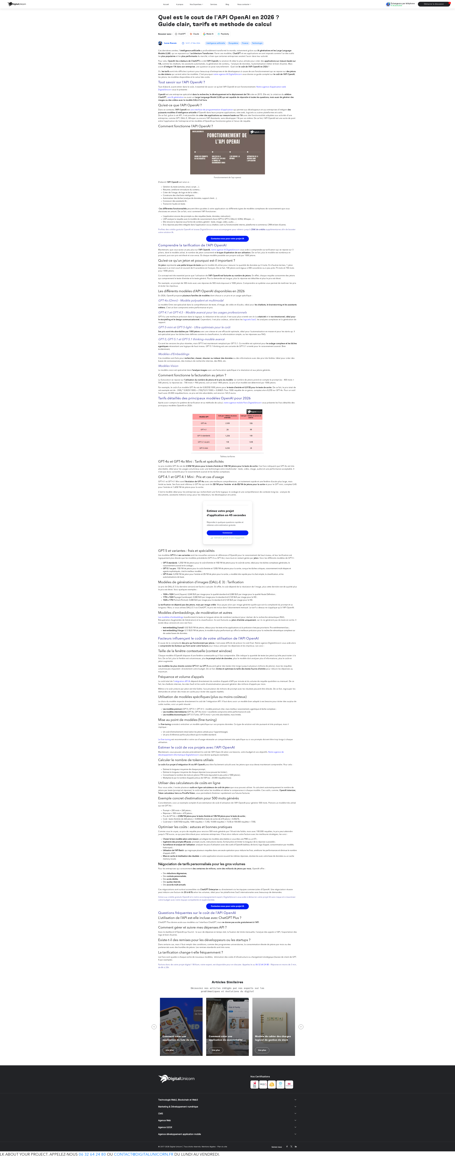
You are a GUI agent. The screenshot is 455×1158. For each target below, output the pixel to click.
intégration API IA (182, 681)
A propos (179, 4)
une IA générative (175, 97)
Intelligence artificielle (216, 43)
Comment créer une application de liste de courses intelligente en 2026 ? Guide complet (181, 1038)
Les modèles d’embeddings (171, 617)
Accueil (166, 4)
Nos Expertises (195, 4)
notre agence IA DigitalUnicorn (227, 74)
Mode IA (210, 34)
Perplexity (225, 34)
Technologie (257, 43)
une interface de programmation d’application (211, 110)
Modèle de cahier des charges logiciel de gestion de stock (273, 1038)
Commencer (227, 533)
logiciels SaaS (249, 320)
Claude (196, 34)
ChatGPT (182, 34)
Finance (245, 43)
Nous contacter (243, 4)
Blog (227, 4)
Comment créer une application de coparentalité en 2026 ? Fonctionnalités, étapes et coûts (227, 1038)
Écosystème (233, 43)
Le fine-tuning (164, 740)
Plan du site (222, 1146)
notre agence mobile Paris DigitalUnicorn (243, 403)
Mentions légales (209, 1146)
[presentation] (154, 1026)
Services (213, 4)
